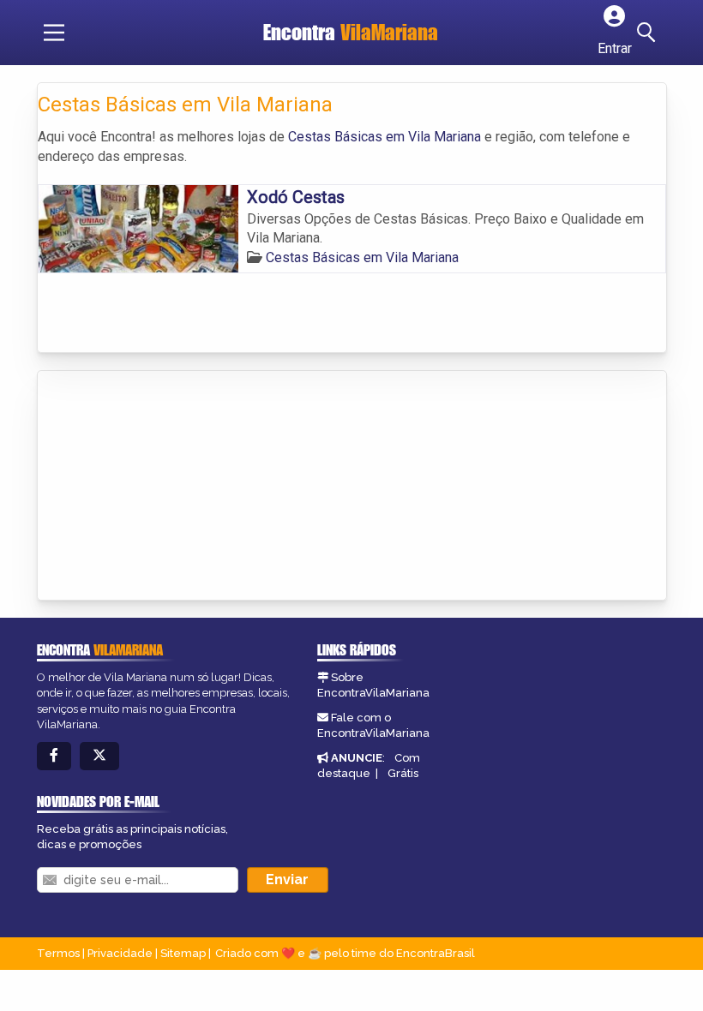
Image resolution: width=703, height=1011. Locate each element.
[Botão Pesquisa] (649, 32)
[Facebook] (54, 756)
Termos (58, 953)
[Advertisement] (166, 487)
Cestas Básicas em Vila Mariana (384, 137)
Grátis (403, 773)
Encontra (350, 32)
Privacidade (120, 953)
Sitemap (183, 953)
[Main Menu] (54, 32)
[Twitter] (99, 756)
